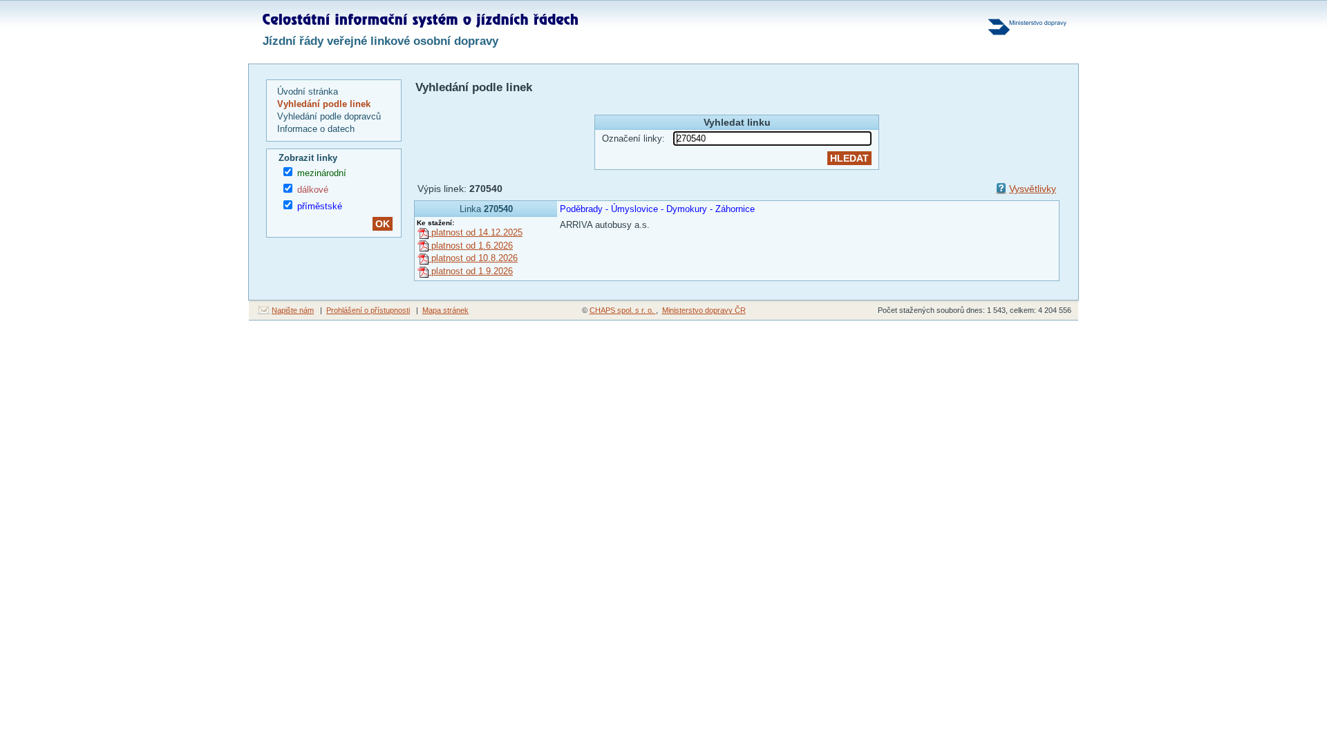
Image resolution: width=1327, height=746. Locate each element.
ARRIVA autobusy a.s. (605, 225)
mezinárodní (321, 173)
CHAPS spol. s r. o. (623, 310)
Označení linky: (633, 138)
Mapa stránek (445, 310)
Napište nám (293, 310)
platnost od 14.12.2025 (476, 232)
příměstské (319, 206)
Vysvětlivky (1032, 188)
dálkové (312, 189)
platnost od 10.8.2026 (473, 258)
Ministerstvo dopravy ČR (704, 310)
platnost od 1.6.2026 (471, 245)
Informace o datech (316, 129)
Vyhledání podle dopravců (329, 116)
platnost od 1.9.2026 (471, 271)
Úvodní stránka (307, 91)
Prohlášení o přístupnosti (368, 310)
